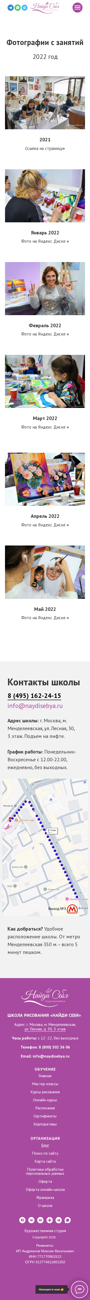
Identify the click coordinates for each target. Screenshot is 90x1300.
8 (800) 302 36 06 (54, 1047)
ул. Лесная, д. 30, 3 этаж (45, 1028)
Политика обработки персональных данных (45, 1171)
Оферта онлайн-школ (44, 1189)
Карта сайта (45, 1161)
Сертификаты (45, 1115)
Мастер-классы (45, 1083)
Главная (45, 1075)
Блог (45, 1145)
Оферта (45, 1181)
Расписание (45, 1107)
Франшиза (45, 1197)
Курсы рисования (45, 1091)
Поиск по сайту (45, 1153)
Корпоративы (45, 1123)
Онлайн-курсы (45, 1099)
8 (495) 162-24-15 (34, 695)
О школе (45, 1205)
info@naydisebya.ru (35, 705)
